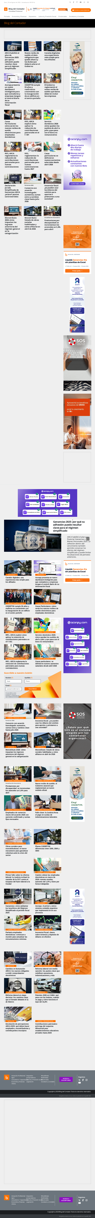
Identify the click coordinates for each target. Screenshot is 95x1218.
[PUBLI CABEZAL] (47, 9)
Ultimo (14, 1204)
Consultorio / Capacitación (18, 1200)
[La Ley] (77, 449)
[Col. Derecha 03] (77, 390)
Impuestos (32, 16)
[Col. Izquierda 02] (49, 1180)
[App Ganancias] (77, 274)
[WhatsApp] (77, 248)
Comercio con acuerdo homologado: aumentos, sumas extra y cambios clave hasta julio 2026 (32, 194)
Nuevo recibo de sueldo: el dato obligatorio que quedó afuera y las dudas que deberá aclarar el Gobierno (32, 59)
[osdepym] (77, 96)
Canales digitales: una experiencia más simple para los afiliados (52, 56)
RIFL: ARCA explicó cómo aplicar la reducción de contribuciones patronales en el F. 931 (32, 128)
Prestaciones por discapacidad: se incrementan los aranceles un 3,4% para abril (52, 224)
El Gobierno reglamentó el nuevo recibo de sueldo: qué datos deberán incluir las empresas (52, 90)
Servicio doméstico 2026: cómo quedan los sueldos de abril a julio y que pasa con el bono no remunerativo (52, 128)
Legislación (29, 1202)
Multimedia (44, 1198)
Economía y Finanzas (19, 16)
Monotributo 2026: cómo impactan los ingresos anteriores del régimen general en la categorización (12, 225)
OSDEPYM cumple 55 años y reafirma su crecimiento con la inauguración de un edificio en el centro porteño (32, 91)
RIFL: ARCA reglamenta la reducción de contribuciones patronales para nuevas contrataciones (12, 160)
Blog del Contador (15, 23)
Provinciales (62, 16)
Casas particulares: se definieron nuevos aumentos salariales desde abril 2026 (52, 159)
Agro (13, 1198)
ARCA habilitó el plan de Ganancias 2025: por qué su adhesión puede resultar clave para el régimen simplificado (12, 61)
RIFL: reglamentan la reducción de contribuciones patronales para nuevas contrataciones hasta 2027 (32, 161)
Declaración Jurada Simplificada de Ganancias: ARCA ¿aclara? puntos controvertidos (12, 191)
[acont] (77, 332)
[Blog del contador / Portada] (5, 9)
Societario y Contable (76, 16)
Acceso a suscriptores (81, 10)
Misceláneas (45, 1196)
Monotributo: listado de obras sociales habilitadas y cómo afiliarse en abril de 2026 (32, 223)
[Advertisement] (47, 1128)
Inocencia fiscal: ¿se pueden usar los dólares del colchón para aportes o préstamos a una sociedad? (51, 192)
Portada (7, 16)
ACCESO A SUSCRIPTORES (66, 1199)
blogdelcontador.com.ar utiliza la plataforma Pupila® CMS (75, 1216)
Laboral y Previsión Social (47, 16)
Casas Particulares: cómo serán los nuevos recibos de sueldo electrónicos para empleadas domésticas (13, 129)
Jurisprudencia (31, 1198)
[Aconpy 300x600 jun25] (77, 189)
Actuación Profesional (18, 1196)
